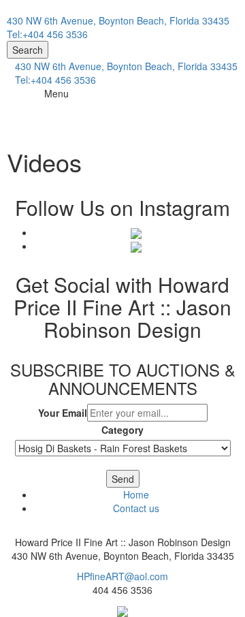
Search (27, 50)
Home (136, 494)
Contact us (136, 508)
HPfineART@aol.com (122, 576)
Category (122, 430)
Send (123, 479)
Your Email (62, 413)
